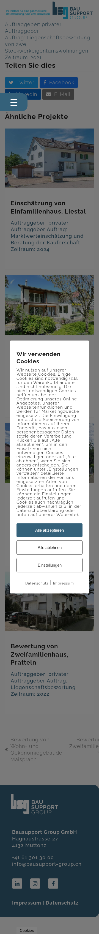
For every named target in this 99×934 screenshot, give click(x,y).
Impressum (63, 583)
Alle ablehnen (50, 547)
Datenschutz (36, 583)
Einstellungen (50, 565)
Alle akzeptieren (49, 530)
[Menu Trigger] (14, 102)
